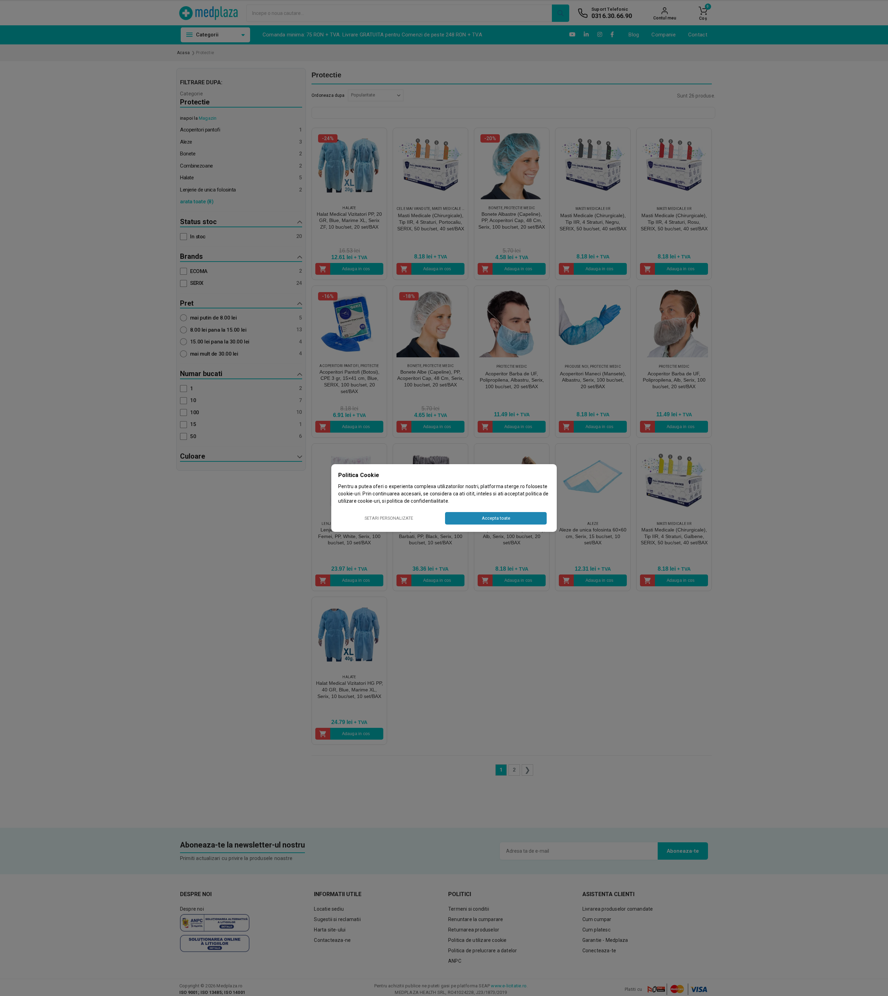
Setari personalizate (389, 518)
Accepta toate (496, 518)
